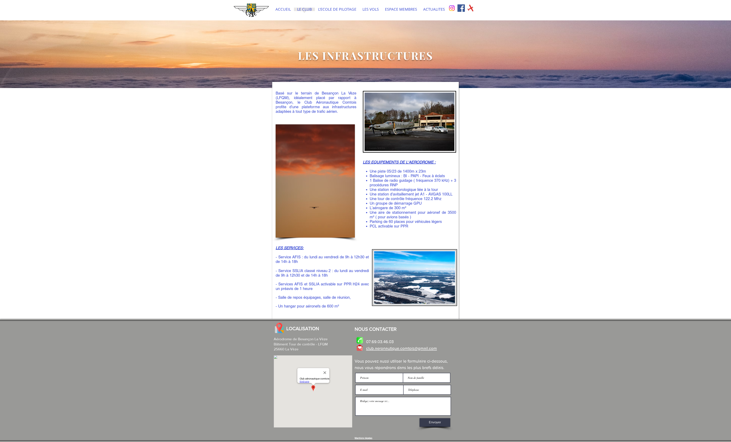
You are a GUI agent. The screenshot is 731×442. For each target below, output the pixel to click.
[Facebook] (461, 8)
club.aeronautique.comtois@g (393, 348)
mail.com (428, 348)
